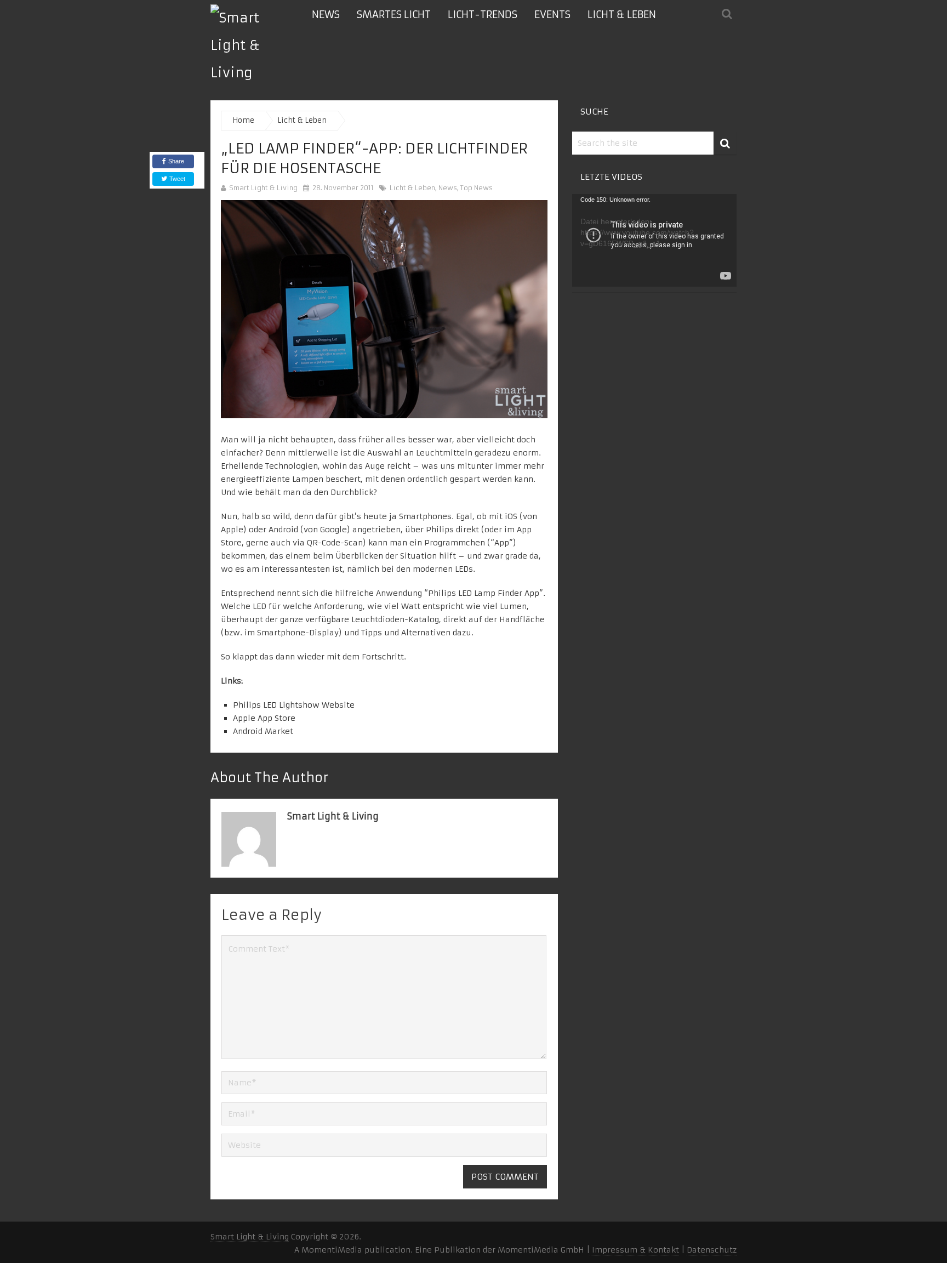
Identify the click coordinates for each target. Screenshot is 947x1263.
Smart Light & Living (263, 188)
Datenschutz (712, 1250)
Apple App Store (264, 718)
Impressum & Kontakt (634, 1250)
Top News (476, 188)
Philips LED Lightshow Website (294, 705)
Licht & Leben (621, 14)
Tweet (176, 178)
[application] (654, 240)
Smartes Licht (394, 14)
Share (176, 161)
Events (552, 14)
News (326, 14)
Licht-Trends (482, 14)
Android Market (263, 731)
